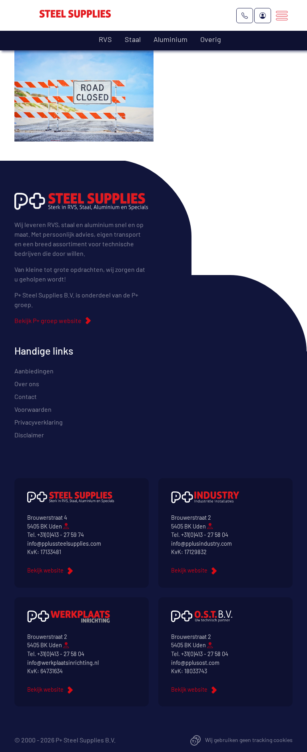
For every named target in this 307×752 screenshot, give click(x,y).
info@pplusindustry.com (201, 543)
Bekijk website (45, 570)
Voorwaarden (33, 409)
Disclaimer (29, 435)
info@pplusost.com (195, 662)
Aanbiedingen (34, 371)
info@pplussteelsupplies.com (64, 543)
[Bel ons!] (244, 15)
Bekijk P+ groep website (48, 320)
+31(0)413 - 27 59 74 (60, 534)
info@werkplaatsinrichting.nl (63, 662)
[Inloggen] (262, 15)
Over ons (26, 383)
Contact (25, 396)
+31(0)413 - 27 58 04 (204, 534)
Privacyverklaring (38, 422)
